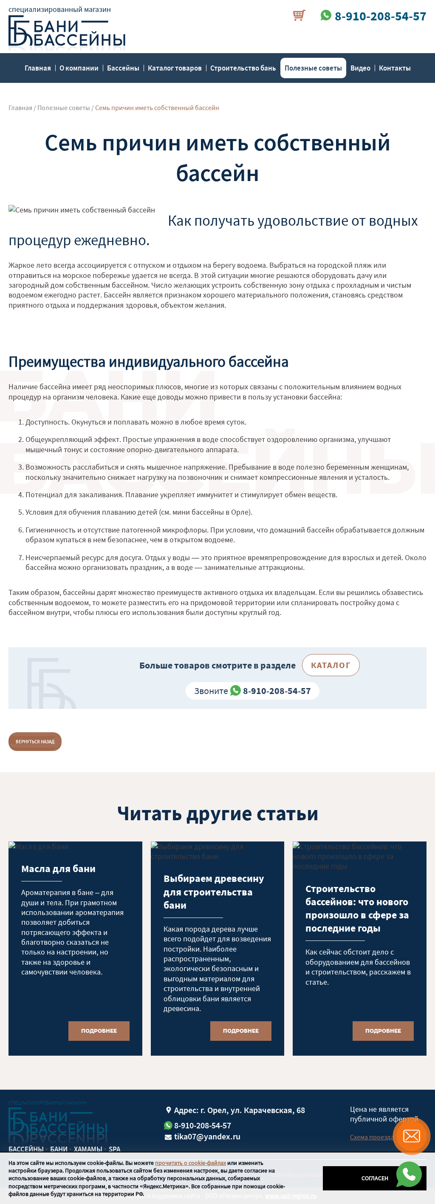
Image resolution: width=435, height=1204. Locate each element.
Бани (59, 1149)
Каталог (331, 665)
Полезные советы (313, 68)
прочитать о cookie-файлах (190, 1163)
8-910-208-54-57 (277, 691)
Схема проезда (372, 1137)
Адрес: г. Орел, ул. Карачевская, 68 (239, 1110)
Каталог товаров (175, 68)
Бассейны (123, 68)
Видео (360, 68)
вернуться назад (35, 742)
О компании (79, 68)
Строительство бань (243, 68)
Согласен (375, 1178)
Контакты (395, 68)
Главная (38, 68)
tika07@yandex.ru (207, 1136)
